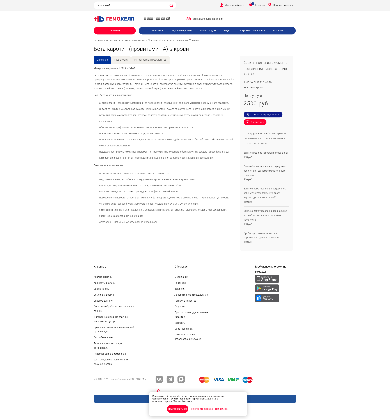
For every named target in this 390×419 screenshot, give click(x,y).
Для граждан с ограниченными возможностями (111, 361)
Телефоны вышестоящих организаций (108, 345)
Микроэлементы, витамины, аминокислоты (125, 40)
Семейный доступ (104, 294)
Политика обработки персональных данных (114, 308)
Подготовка (121, 59)
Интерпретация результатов (150, 59)
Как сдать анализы (104, 282)
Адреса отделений (182, 30)
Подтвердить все (177, 409)
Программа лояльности (251, 30)
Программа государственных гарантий (191, 314)
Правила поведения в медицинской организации (114, 329)
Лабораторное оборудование (191, 294)
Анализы (115, 30)
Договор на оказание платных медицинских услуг (111, 319)
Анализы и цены (103, 276)
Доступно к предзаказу (263, 114)
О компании (181, 276)
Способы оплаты (103, 337)
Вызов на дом (208, 30)
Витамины (154, 40)
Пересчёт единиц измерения (110, 353)
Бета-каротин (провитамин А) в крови (180, 40)
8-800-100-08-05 (157, 19)
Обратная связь (183, 328)
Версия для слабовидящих (208, 18)
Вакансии (278, 30)
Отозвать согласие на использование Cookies (187, 336)
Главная (98, 40)
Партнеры (180, 282)
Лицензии (179, 306)
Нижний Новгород (283, 5)
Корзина (260, 5)
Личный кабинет (234, 5)
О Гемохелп (157, 30)
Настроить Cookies (202, 408)
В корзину (257, 122)
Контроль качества (185, 300)
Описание (102, 59)
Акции (226, 30)
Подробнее (221, 408)
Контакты (180, 322)
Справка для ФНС (104, 300)
